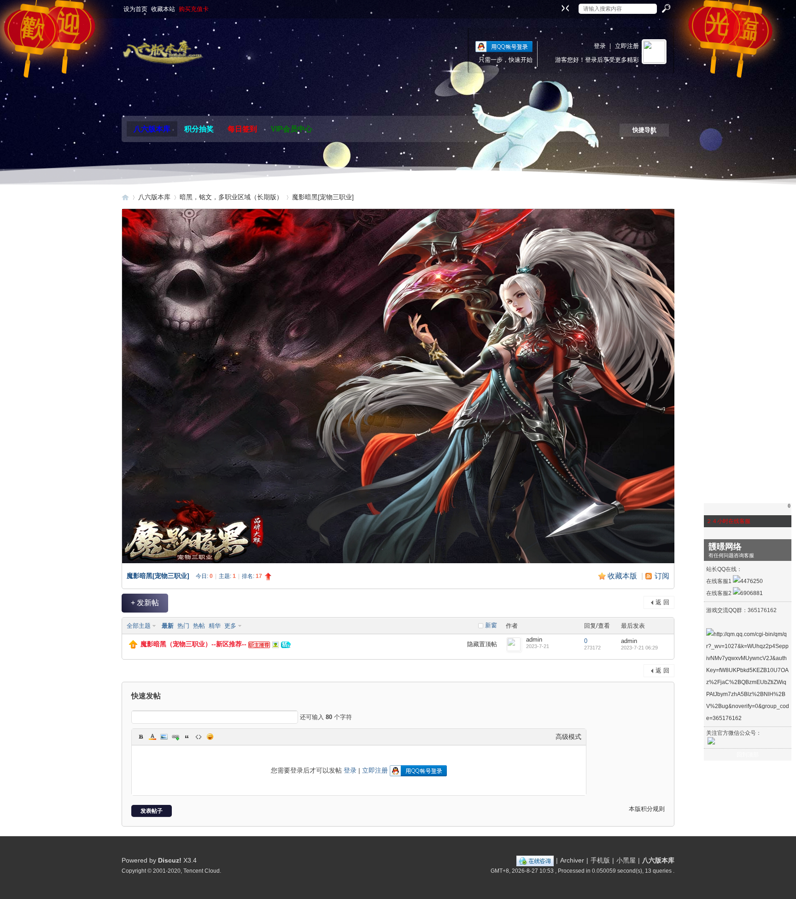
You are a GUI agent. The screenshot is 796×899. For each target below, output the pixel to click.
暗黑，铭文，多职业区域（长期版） (231, 197)
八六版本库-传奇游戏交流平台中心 (125, 197)
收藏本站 (163, 9)
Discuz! (169, 860)
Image (164, 736)
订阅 (662, 576)
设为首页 (135, 9)
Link (175, 736)
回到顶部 (748, 754)
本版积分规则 (647, 808)
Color (152, 736)
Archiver (572, 860)
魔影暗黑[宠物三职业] (323, 197)
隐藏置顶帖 (482, 644)
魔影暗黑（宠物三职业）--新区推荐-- (193, 644)
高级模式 (568, 736)
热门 (183, 625)
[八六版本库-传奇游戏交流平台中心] (162, 52)
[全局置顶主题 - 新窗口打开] (133, 646)
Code (198, 736)
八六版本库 (152, 129)
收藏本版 (623, 576)
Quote (187, 736)
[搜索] (666, 9)
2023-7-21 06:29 (639, 647)
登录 (600, 45)
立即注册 (627, 45)
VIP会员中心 (291, 129)
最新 (168, 625)
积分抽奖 (199, 129)
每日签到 (242, 129)
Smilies (210, 736)
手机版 (600, 860)
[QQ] (535, 860)
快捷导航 (644, 129)
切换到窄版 (564, 8)
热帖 (199, 625)
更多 (230, 625)
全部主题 (139, 625)
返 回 (662, 602)
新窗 (491, 625)
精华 (215, 625)
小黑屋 (626, 860)
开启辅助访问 (556, 6)
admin (534, 639)
